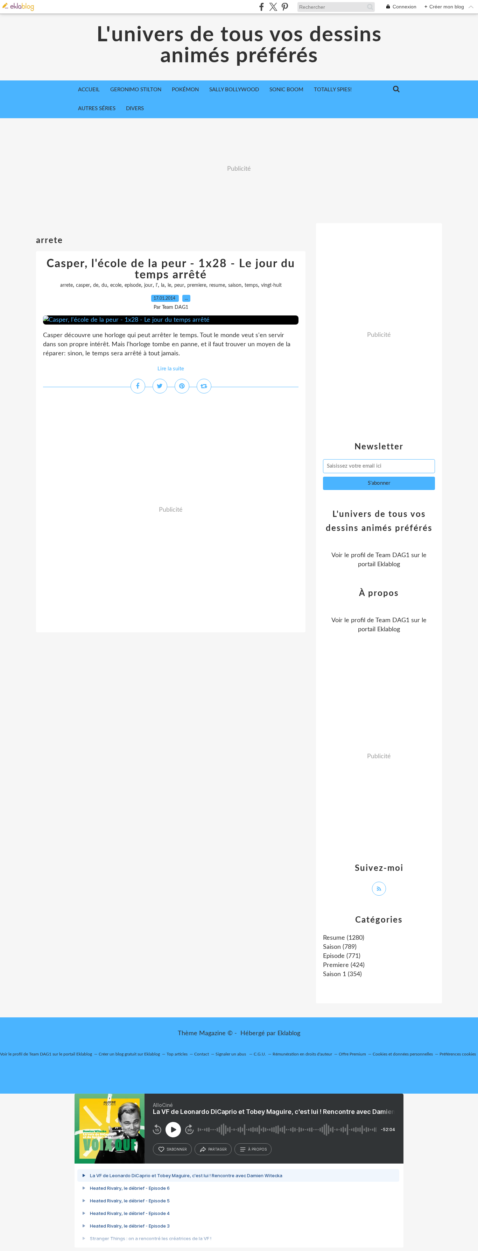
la (162, 285)
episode (133, 285)
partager (217, 1149)
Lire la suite (170, 368)
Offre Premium (352, 1054)
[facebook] (261, 7)
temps (251, 285)
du (104, 285)
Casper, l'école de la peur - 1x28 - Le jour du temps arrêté (171, 269)
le (169, 285)
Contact (201, 1054)
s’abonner (177, 1149)
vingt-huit (271, 285)
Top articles (177, 1054)
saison (234, 285)
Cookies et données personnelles (403, 1054)
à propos (257, 1149)
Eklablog (288, 1033)
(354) (342, 974)
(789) (340, 947)
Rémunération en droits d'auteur (302, 1054)
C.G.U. (260, 1054)
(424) (344, 965)
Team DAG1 (392, 555)
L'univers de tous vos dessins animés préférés (239, 45)
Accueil (89, 89)
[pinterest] (284, 7)
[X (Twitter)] (273, 7)
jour (148, 285)
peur (179, 285)
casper (83, 285)
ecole (115, 285)
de (95, 285)
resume (217, 285)
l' (157, 285)
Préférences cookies (458, 1054)
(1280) (343, 938)
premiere (196, 285)
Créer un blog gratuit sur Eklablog (129, 1054)
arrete (66, 285)
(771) (341, 956)
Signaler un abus (231, 1054)
